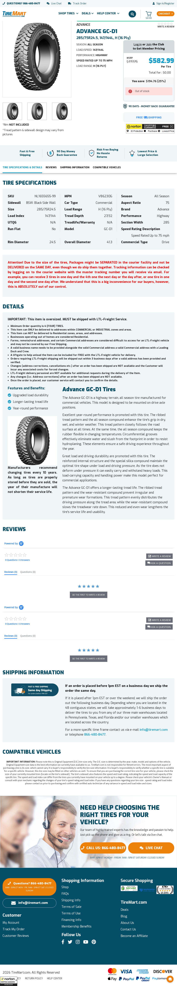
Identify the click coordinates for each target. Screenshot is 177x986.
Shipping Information (74, 167)
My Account (11, 923)
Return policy (34, 978)
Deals (86, 13)
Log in (138, 44)
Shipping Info (71, 900)
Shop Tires (66, 13)
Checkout (164, 13)
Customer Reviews (16, 936)
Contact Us (128, 929)
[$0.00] (149, 13)
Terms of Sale (71, 907)
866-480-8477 (23, 3)
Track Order (80, 3)
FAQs (65, 894)
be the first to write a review (88, 594)
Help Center (106, 13)
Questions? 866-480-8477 (29, 886)
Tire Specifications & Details (22, 167)
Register (169, 3)
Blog (124, 916)
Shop (65, 887)
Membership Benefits (76, 926)
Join (149, 44)
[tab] (10, 572)
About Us (127, 923)
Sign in (160, 3)
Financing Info (71, 920)
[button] (8, 981)
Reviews (51, 167)
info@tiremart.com (154, 730)
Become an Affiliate (134, 936)
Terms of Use (71, 913)
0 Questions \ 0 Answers (17, 559)
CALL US (105, 848)
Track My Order (14, 929)
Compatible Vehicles (107, 167)
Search (132, 14)
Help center (54, 978)
